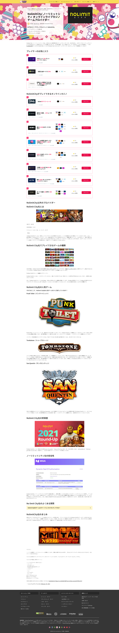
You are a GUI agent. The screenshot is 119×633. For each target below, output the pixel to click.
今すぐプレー (86, 59)
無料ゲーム (95, 1)
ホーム (29, 8)
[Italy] (59, 627)
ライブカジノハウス (25, 606)
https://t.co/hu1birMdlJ (61, 581)
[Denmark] (64, 627)
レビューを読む (75, 59)
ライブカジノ (64, 606)
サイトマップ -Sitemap (87, 605)
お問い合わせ (85, 600)
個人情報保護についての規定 (88, 608)
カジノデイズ (24, 604)
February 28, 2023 (45, 584)
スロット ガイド (45, 604)
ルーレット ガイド (45, 596)
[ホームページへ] (23, 1)
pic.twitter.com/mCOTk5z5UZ (74, 581)
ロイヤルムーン (24, 601)
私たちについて (85, 603)
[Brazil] (54, 627)
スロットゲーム (50, 269)
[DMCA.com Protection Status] (40, 613)
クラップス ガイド (45, 606)
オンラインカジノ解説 (53, 1)
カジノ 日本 (64, 596)
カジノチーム (36, 23)
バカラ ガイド (44, 601)
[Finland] (52, 627)
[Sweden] (62, 627)
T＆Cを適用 (41, 62)
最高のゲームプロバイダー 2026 (39, 8)
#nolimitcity (52, 581)
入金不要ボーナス (65, 599)
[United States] (49, 627)
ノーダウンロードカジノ (66, 604)
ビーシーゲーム (24, 596)
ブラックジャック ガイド (47, 599)
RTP (39, 273)
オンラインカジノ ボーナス (67, 601)
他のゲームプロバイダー (70, 269)
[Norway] (69, 627)
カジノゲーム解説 (85, 1)
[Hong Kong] (67, 627)
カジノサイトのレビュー (66, 1)
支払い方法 (76, 1)
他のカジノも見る (25, 609)
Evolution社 (29, 46)
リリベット (23, 599)
